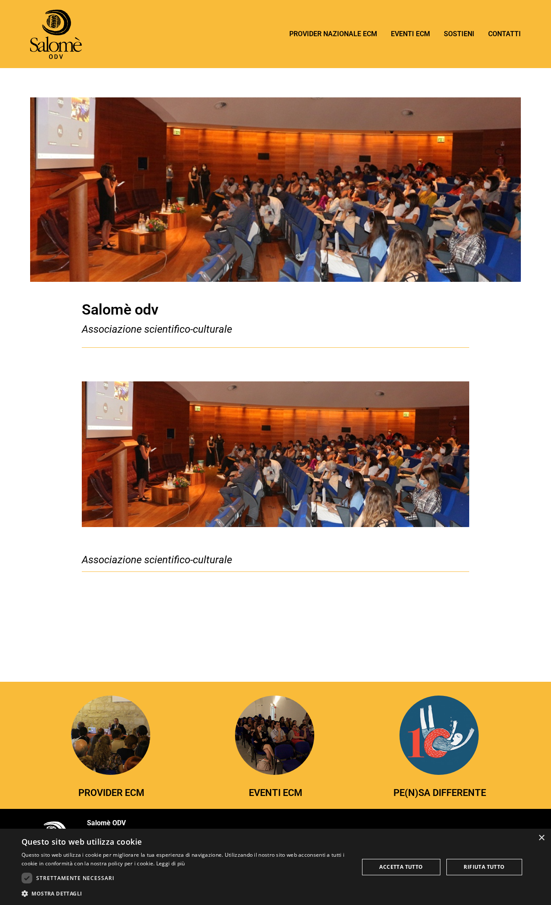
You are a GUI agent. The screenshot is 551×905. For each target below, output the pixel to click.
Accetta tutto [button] (401, 867)
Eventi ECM (410, 34)
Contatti (504, 34)
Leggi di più (170, 863)
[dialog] (275, 867)
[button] (185, 893)
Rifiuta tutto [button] (484, 867)
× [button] (541, 838)
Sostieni (459, 34)
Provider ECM (111, 792)
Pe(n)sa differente (439, 792)
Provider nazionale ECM (333, 34)
